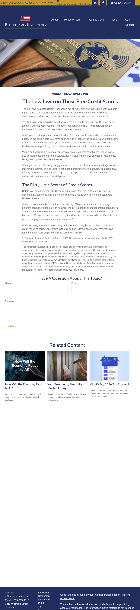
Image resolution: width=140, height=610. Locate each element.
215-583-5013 (46, 2)
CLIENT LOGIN (122, 2)
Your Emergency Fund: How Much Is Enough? (65, 386)
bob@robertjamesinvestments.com (74, 4)
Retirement (44, 596)
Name (8, 283)
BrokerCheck (67, 598)
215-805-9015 (21, 600)
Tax (40, 606)
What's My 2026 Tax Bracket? (109, 384)
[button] (54, 19)
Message (10, 301)
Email (74, 283)
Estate (41, 603)
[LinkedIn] (95, 2)
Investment (44, 599)
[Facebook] (103, 2)
